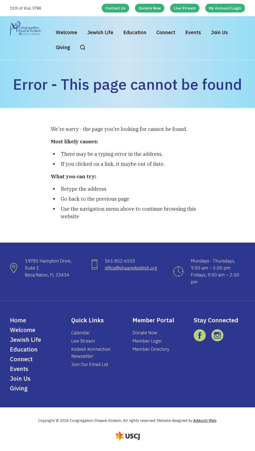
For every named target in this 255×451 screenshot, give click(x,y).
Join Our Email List (89, 364)
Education (134, 32)
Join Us (219, 32)
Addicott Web (204, 420)
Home (18, 320)
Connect (165, 32)
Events (193, 32)
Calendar (80, 333)
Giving (63, 47)
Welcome (66, 32)
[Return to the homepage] (25, 28)
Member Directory (150, 349)
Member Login (147, 341)
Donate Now (150, 8)
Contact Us (115, 8)
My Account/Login (225, 8)
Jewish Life (100, 32)
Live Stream (185, 8)
